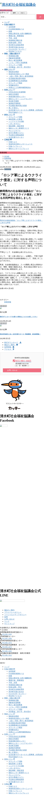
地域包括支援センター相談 (19, 74)
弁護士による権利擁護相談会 (20, 87)
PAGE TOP (41, 770)
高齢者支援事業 (15, 58)
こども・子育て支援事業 (18, 63)
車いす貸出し (14, 108)
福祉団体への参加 (15, 119)
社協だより (13, 142)
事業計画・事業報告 (16, 36)
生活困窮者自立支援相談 (18, 81)
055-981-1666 (7, 638)
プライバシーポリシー (12, 612)
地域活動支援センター (17, 96)
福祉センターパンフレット (19, 148)
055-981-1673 (7, 647)
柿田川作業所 (14, 94)
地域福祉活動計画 (15, 40)
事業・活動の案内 (11, 698)
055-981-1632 (7, 655)
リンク (6, 621)
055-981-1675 (7, 643)
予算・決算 (13, 38)
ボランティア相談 (15, 83)
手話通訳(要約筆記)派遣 (18, 105)
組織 (10, 31)
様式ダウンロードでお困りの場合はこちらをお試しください (18, 316)
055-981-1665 (7, 634)
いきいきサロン (15, 124)
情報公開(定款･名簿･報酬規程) (20, 33)
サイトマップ (9, 624)
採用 (6, 617)
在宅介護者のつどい (16, 133)
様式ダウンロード (12, 342)
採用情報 (8, 347)
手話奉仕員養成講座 (16, 135)
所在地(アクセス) (15, 51)
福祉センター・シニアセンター (20, 99)
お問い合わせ (9, 619)
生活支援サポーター (16, 137)
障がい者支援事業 (15, 60)
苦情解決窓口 (14, 85)
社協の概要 (8, 669)
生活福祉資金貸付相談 (17, 78)
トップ (6, 667)
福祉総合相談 (14, 72)
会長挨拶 (12, 27)
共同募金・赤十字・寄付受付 (20, 67)
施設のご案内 (10, 345)
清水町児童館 (14, 101)
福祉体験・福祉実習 (16, 126)
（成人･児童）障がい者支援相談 (21, 76)
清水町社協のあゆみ (16, 47)
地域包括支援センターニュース (20, 144)
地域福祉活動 (14, 56)
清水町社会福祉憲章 (16, 45)
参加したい (8, 759)
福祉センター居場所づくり (19, 128)
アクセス (8, 349)
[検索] (40, 16)
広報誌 (7, 784)
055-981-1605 (7, 651)
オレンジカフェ (15, 130)
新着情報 (7, 169)
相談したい (8, 714)
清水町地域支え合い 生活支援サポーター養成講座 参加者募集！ (20, 334)
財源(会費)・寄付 (15, 43)
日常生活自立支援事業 (17, 92)
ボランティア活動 (15, 65)
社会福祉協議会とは (16, 29)
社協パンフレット (15, 146)
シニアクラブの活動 (16, 121)
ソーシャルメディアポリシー (15, 615)
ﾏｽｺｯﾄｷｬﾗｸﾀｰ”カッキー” (17, 49)
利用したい (8, 734)
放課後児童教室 (15, 103)
